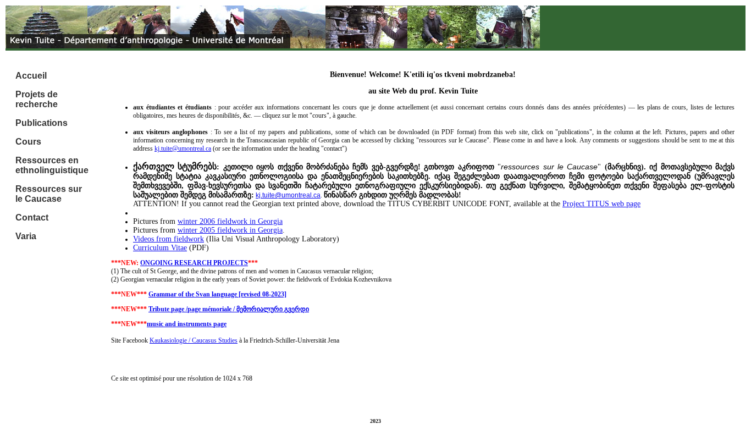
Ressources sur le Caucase (48, 193)
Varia (25, 236)
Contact (31, 217)
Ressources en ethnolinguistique (52, 165)
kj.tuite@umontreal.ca (182, 148)
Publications (41, 123)
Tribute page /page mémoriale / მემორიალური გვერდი (228, 309)
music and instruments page (187, 324)
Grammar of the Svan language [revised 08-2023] (217, 294)
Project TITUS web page (601, 204)
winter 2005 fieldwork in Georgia (230, 230)
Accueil (31, 75)
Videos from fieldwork (168, 239)
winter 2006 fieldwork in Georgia (230, 221)
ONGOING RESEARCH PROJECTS (194, 263)
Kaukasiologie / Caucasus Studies (194, 340)
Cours (28, 141)
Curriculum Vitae (160, 248)
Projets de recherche (36, 99)
